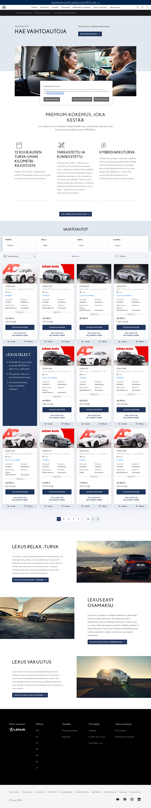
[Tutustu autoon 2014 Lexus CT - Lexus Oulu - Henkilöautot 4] (57, 438)
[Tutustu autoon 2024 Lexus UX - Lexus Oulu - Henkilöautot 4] (57, 273)
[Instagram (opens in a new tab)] (132, 799)
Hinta (80, 240)
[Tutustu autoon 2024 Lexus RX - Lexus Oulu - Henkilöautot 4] (94, 273)
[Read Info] (15, 322)
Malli (44, 240)
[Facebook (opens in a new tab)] (124, 799)
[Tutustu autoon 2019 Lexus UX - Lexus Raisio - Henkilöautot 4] (20, 273)
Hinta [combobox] (81, 245)
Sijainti (116, 240)
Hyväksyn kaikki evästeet (101, 99)
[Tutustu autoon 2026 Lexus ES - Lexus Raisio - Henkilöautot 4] (94, 438)
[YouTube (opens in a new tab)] (117, 799)
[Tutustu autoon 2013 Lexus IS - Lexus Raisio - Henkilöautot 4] (94, 356)
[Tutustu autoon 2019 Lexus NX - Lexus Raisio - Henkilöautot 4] (131, 438)
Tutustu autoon (20, 327)
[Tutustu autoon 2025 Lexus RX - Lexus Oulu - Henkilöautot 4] (131, 273)
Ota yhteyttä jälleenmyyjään (20, 334)
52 (88, 519)
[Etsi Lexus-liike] (137, 7)
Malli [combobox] (45, 245)
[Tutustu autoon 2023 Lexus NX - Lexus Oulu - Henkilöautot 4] (57, 356)
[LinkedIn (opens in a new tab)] (139, 799)
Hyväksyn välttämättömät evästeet (82, 99)
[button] (8, 7)
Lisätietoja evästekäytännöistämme (55, 93)
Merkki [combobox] (10, 245)
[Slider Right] (35, 274)
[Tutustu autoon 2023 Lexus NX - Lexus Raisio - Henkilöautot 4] (20, 438)
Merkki (8, 240)
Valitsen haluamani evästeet (52, 99)
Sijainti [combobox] (118, 245)
